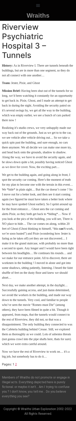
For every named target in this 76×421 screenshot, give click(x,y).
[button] (38, 5)
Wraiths (38, 15)
